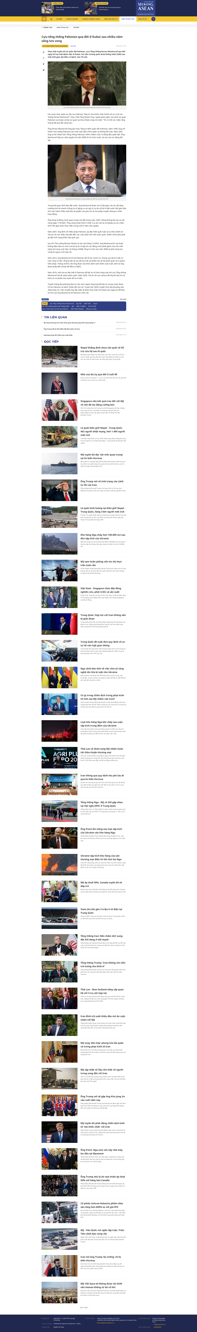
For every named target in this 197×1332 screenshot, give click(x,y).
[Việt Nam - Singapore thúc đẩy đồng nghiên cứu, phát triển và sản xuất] (59, 597)
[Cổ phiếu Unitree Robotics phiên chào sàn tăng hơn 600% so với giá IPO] (59, 1212)
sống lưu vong (91, 309)
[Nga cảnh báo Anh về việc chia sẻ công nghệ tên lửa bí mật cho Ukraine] (59, 677)
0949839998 (157, 1327)
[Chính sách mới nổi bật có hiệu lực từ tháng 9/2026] (48, 8)
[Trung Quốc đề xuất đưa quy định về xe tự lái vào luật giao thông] (59, 650)
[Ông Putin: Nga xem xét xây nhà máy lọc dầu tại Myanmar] (59, 1159)
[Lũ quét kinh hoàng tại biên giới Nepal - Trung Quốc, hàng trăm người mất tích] (59, 517)
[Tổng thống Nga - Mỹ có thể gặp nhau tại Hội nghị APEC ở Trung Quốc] (59, 811)
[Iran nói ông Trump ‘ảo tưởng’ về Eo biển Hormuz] (59, 1266)
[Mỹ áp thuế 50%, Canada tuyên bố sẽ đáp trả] (59, 891)
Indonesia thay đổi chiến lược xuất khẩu (58, 335)
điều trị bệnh (81, 306)
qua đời (73, 46)
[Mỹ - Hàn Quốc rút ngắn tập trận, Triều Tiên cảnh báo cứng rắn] (59, 1239)
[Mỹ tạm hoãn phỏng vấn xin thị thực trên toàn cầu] (59, 570)
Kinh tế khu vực (127, 19)
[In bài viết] (44, 70)
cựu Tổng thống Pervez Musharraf (55, 46)
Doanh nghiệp (72, 19)
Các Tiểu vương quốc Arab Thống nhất (55, 306)
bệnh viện (87, 304)
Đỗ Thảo (123, 299)
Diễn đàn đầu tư (110, 19)
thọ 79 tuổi (92, 306)
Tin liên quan (55, 317)
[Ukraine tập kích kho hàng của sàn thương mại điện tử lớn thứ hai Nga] (59, 864)
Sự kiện (59, 19)
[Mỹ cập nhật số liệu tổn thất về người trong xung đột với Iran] (59, 1078)
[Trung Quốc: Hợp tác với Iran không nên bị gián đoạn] (59, 624)
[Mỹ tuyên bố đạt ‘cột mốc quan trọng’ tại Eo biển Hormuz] (59, 463)
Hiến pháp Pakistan (77, 309)
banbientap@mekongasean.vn (105, 1323)
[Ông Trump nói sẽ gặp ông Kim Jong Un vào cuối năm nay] (59, 1105)
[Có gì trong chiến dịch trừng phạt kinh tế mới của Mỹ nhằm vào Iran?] (59, 704)
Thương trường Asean (91, 19)
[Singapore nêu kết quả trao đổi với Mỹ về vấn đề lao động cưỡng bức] (59, 410)
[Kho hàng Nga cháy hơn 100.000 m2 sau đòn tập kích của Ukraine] (59, 544)
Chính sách (57, 3)
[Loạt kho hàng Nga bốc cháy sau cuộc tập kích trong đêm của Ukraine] (59, 731)
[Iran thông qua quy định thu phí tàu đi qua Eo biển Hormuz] (59, 784)
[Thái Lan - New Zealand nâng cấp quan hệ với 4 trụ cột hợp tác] (59, 998)
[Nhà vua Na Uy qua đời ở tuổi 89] (59, 383)
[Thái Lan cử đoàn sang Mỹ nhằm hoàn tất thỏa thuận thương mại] (59, 757)
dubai (95, 304)
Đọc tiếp (51, 341)
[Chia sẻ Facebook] (44, 58)
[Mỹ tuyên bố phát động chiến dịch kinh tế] (59, 1132)
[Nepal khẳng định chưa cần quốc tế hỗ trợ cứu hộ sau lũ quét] (59, 356)
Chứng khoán (101, 3)
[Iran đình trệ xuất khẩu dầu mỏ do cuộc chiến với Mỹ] (59, 1025)
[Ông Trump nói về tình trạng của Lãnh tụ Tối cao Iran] (59, 490)
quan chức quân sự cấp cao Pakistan (55, 309)
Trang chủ (47, 27)
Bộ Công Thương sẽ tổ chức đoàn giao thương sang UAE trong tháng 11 (69, 323)
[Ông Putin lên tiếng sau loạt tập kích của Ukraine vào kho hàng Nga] (59, 838)
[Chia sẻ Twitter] (44, 64)
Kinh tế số (143, 19)
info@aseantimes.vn (160, 1324)
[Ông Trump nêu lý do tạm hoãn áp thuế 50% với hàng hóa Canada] (59, 1185)
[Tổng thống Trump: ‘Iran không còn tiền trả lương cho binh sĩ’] (59, 971)
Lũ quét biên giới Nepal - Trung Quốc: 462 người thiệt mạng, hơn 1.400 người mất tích (103, 431)
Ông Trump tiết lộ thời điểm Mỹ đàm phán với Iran (62, 329)
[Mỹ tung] (59, 1052)
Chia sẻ (46, 299)
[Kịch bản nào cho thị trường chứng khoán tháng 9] (91, 8)
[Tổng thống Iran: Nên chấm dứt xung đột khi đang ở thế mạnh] (59, 945)
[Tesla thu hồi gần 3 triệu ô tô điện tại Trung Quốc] (59, 918)
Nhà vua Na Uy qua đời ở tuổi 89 (99, 374)
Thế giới (76, 27)
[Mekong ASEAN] (145, 8)
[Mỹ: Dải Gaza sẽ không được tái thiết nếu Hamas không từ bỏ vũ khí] (59, 1292)
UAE (72, 306)
